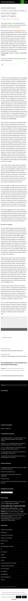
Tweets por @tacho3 (6, 428)
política (25, 513)
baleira (16, 501)
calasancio (3, 503)
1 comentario (15, 19)
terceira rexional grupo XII (15, 518)
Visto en (3, 579)
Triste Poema (12, 457)
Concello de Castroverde (13, 505)
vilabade (10, 520)
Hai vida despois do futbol (7, 546)
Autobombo (4, 532)
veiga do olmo (4, 520)
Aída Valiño (12, 501)
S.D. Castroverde (6, 517)
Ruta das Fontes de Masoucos (8, 471)
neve (16, 513)
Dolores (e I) (12, 453)
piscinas (22, 513)
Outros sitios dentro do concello (8, 563)
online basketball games (6, 438)
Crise (18, 508)
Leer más (14, 599)
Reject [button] (24, 597)
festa (16, 509)
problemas (3, 515)
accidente (3, 501)
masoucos (4, 513)
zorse (2, 447)
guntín (12, 511)
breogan (23, 501)
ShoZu (20, 517)
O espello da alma (5, 478)
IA (1, 549)
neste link (11, 25)
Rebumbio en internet (9, 515)
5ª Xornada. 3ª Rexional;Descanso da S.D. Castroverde (14, 355)
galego (6, 511)
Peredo (19, 513)
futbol (3, 511)
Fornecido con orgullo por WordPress (8, 586)
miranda (9, 513)
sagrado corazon (15, 517)
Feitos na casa (4, 540)
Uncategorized (4, 574)
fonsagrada (19, 509)
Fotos (22, 509)
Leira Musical (4, 552)
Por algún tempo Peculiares (8, 8)
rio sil (23, 515)
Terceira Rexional (5, 518)
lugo (22, 511)
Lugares (3, 554)
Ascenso (7, 501)
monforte (13, 513)
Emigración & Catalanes (6, 538)
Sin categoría (4, 571)
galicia (9, 511)
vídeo (13, 520)
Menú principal (26, 2)
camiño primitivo (9, 503)
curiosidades (3, 509)
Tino (10, 19)
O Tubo (2, 560)
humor (19, 511)
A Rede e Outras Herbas (6, 529)
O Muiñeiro (3, 557)
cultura (21, 508)
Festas (2, 543)
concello (16, 503)
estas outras (20, 58)
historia (15, 511)
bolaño (20, 501)
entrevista (12, 509)
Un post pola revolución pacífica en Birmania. (12, 349)
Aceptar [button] (18, 597)
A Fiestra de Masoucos (8, 2)
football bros (4, 443)
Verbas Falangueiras (5, 577)
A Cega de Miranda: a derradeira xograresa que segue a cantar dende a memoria (13, 439)
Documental (8, 509)
